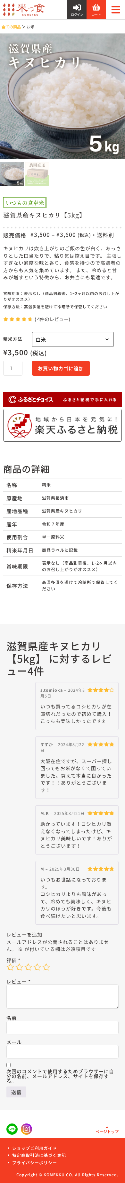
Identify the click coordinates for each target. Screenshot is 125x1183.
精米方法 (12, 339)
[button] (115, 9)
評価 (13, 960)
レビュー (18, 981)
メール (14, 1042)
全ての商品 (11, 26)
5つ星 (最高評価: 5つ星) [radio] (46, 967)
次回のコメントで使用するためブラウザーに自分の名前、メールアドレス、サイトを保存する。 (60, 1076)
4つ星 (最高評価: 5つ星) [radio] (37, 967)
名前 (11, 1017)
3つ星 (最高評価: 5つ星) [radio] (28, 967)
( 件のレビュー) (52, 319)
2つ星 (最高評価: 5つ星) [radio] (19, 967)
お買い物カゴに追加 (61, 368)
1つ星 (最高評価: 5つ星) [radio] (10, 967)
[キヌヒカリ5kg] (62, 96)
